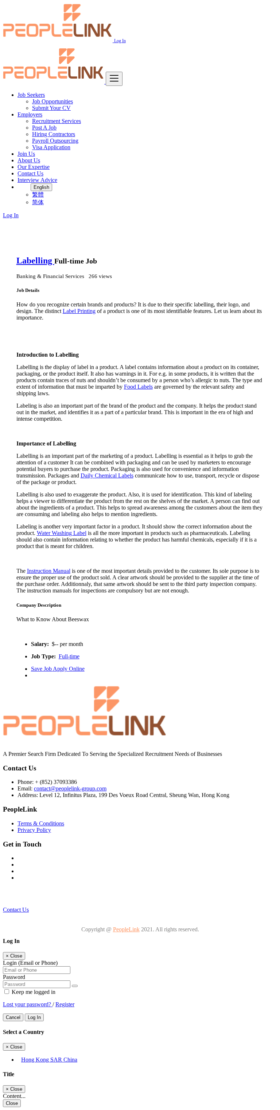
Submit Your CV (51, 108)
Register (64, 1004)
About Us (29, 160)
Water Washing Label (61, 533)
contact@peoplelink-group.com (70, 788)
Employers (30, 114)
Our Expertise (34, 167)
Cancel (13, 1017)
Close (12, 1103)
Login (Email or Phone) (30, 963)
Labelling (35, 260)
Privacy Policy (34, 830)
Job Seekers (31, 95)
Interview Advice (37, 180)
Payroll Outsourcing (55, 141)
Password (14, 977)
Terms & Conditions (41, 823)
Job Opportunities (52, 101)
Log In (120, 40)
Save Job (42, 669)
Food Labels (138, 387)
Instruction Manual (48, 571)
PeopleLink (126, 929)
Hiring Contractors (53, 134)
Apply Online (69, 669)
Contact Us (30, 173)
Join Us (26, 154)
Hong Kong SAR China (49, 1060)
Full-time (69, 656)
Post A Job (44, 127)
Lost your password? (27, 1004)
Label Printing (79, 311)
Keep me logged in (32, 992)
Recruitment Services (56, 121)
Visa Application (51, 147)
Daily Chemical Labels (107, 475)
